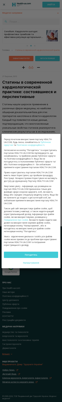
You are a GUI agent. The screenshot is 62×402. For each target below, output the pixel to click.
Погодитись (31, 254)
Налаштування (31, 262)
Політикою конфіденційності (30, 145)
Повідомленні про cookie (16, 220)
